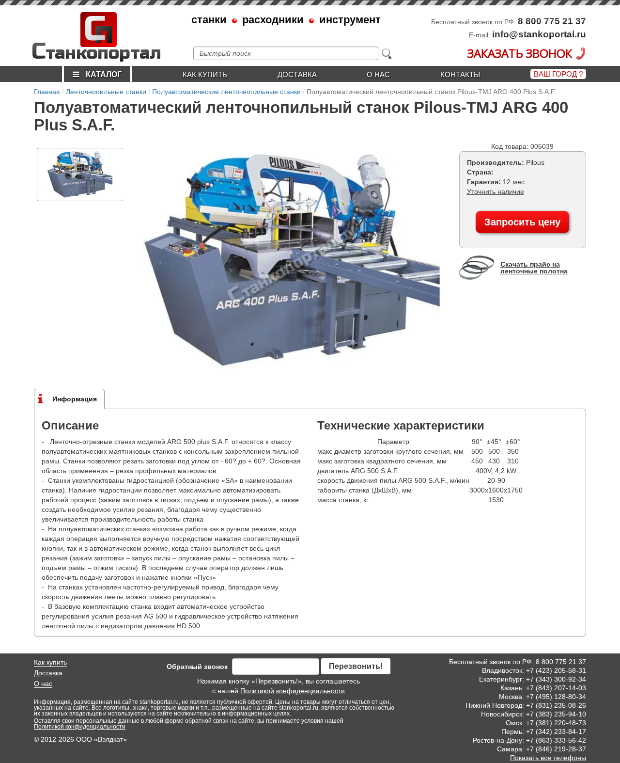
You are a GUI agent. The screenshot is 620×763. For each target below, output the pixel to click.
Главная (47, 91)
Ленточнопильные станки (106, 91)
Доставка (297, 74)
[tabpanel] (80, 174)
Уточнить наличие (495, 191)
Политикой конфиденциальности (292, 691)
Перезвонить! (356, 666)
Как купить (205, 74)
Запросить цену (522, 222)
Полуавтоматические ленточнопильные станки (226, 91)
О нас (378, 74)
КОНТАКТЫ (460, 74)
